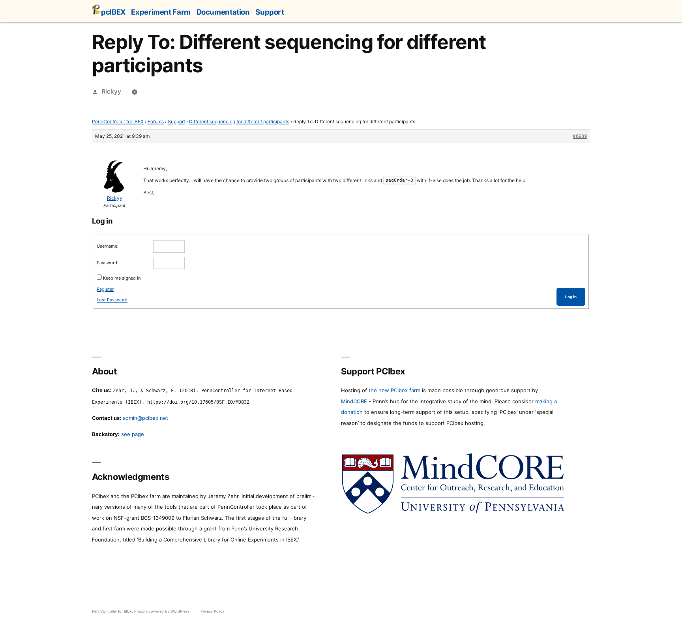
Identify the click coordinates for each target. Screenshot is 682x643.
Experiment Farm (160, 12)
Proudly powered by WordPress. (163, 611)
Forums (156, 121)
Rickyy (111, 91)
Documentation (223, 12)
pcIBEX (113, 12)
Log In (571, 297)
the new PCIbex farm (394, 390)
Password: (107, 262)
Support (269, 12)
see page (132, 434)
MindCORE (354, 401)
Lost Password (112, 300)
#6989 (580, 136)
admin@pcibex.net (145, 418)
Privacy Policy (212, 611)
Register (105, 289)
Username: (107, 246)
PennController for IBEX (118, 121)
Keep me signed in (122, 278)
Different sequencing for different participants (239, 121)
